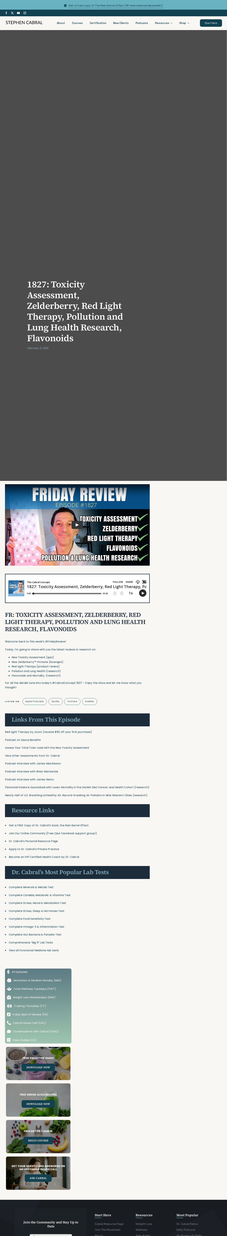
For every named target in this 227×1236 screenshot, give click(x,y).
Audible (89, 701)
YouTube (72, 701)
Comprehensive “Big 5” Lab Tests (31, 942)
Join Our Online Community (27, 833)
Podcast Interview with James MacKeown (33, 763)
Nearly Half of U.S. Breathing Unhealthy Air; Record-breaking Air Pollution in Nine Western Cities (68, 795)
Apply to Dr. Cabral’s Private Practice (34, 849)
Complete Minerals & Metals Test (31, 887)
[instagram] (24, 13)
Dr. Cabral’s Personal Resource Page (33, 841)
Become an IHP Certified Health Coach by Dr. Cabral (44, 857)
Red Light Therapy (17, 732)
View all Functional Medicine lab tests (34, 950)
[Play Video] (77, 525)
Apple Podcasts (34, 701)
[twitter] (12, 13)
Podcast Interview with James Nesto (29, 779)
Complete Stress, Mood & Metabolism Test (37, 903)
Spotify (55, 701)
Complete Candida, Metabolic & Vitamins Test (40, 895)
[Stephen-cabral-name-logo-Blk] (24, 21)
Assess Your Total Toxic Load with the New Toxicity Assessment (47, 748)
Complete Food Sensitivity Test (30, 919)
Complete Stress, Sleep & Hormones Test (36, 911)
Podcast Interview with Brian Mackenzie (31, 771)
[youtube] (18, 13)
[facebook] (6, 13)
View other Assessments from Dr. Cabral (32, 756)
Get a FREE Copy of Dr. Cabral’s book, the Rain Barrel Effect (49, 825)
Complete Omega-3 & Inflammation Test (36, 927)
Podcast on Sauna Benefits (23, 740)
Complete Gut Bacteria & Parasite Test (35, 934)
